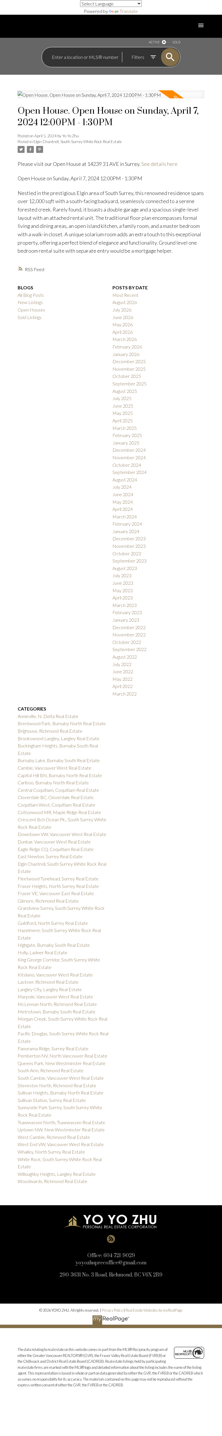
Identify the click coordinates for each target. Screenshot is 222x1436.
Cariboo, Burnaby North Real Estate (53, 782)
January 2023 (125, 620)
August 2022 (124, 656)
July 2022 (122, 664)
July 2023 (122, 575)
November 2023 (129, 546)
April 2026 (122, 332)
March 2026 (124, 339)
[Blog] (111, 1239)
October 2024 (126, 465)
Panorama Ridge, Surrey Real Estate (53, 1048)
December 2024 (129, 450)
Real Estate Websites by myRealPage (153, 1310)
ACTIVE (154, 42)
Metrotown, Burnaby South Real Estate (56, 1011)
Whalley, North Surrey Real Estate (51, 1151)
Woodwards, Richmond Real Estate (52, 1181)
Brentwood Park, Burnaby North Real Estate (62, 723)
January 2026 (125, 354)
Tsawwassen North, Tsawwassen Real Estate (61, 1122)
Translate (129, 11)
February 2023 (127, 612)
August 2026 (124, 302)
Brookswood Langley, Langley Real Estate (58, 738)
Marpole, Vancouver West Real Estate (55, 996)
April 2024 (122, 509)
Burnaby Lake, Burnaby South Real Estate (59, 760)
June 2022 (122, 671)
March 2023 (124, 605)
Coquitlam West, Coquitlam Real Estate (56, 804)
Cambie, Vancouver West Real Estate (54, 768)
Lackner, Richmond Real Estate (48, 982)
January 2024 (125, 531)
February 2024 (127, 523)
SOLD (176, 42)
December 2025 (129, 361)
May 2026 (122, 324)
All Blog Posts (31, 295)
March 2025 (124, 428)
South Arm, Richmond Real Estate (51, 1070)
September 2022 (129, 649)
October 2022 (126, 642)
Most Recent (125, 295)
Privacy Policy (112, 1310)
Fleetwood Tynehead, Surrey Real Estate (58, 878)
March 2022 (124, 693)
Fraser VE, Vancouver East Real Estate (56, 893)
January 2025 (125, 442)
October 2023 (126, 553)
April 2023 (122, 597)
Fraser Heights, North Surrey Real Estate (58, 886)
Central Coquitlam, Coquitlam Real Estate (58, 790)
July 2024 (122, 487)
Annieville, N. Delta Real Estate (48, 716)
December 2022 (129, 627)
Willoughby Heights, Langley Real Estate (57, 1174)
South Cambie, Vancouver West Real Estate (61, 1078)
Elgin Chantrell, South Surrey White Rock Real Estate (78, 141)
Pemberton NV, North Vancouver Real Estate (62, 1055)
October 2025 (126, 376)
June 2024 (122, 494)
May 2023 (122, 590)
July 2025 (122, 398)
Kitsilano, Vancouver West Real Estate (55, 974)
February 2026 (127, 346)
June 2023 (122, 583)
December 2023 (129, 538)
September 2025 (129, 383)
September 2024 (129, 472)
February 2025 (127, 435)
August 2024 (124, 479)
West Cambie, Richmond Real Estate (54, 1137)
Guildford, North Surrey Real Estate (53, 923)
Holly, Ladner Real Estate (42, 952)
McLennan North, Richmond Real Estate (57, 1004)
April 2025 (122, 420)
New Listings (30, 302)
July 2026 (122, 309)
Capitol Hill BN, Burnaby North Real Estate (60, 775)
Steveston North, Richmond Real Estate (57, 1085)
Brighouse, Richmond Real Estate (50, 731)
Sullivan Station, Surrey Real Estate (52, 1100)
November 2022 (129, 634)
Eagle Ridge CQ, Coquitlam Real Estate (56, 849)
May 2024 (122, 502)
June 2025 (122, 405)
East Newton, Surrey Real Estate (50, 856)
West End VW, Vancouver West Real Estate (61, 1144)
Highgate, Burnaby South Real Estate (54, 945)
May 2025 (122, 413)
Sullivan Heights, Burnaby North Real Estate (60, 1092)
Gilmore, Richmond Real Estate (48, 900)
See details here (159, 164)
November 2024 (129, 457)
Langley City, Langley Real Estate (50, 989)
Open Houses (31, 309)
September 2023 (129, 560)
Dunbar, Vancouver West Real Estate (54, 841)
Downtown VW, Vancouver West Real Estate (62, 834)
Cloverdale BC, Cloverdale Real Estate (56, 797)
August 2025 (124, 391)
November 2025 (129, 369)
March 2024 (124, 516)
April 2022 (122, 686)
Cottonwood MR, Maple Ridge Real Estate (59, 812)
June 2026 (122, 317)
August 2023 (124, 568)
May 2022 (122, 679)
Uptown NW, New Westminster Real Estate (61, 1129)
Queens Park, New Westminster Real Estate (62, 1063)
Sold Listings (30, 317)
